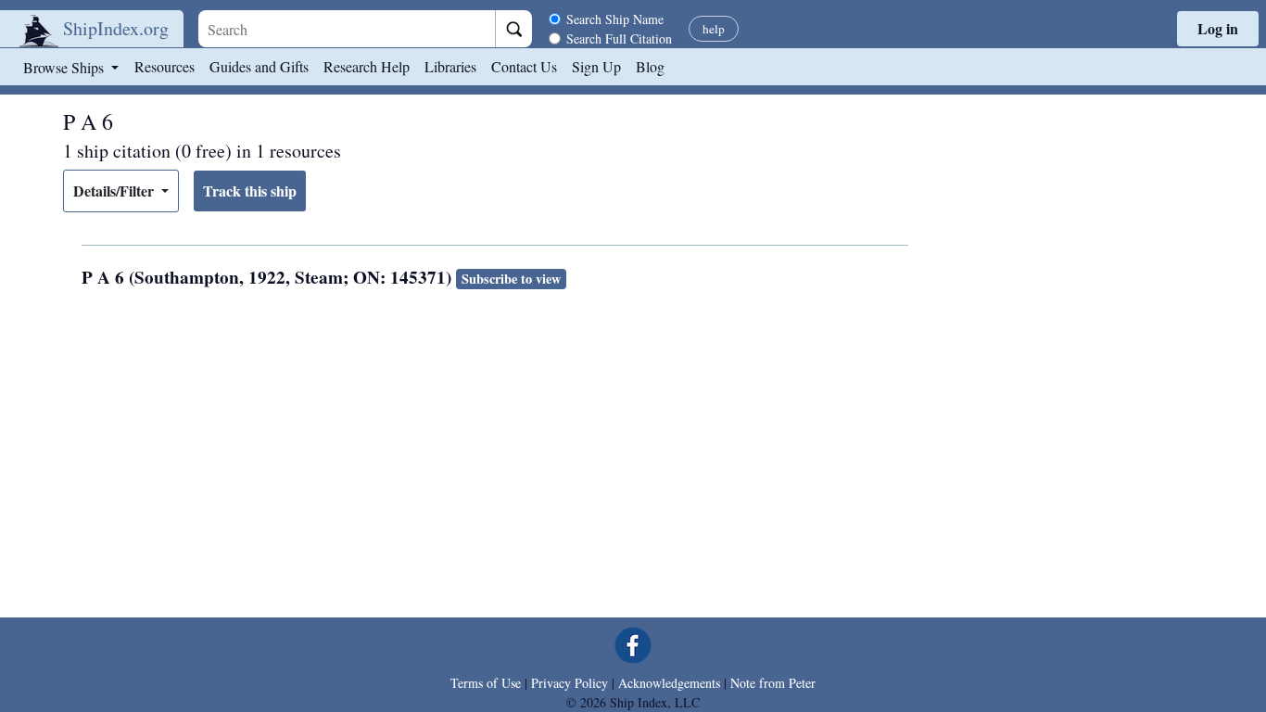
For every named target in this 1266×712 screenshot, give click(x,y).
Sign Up (596, 66)
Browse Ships (65, 67)
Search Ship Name (615, 19)
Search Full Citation (619, 38)
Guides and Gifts (259, 66)
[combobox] (346, 28)
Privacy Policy (569, 683)
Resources (164, 66)
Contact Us (524, 66)
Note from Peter (773, 683)
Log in (1217, 28)
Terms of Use (485, 683)
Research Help (366, 66)
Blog (650, 66)
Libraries (450, 66)
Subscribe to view (511, 278)
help (714, 28)
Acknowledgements (669, 683)
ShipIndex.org (116, 28)
